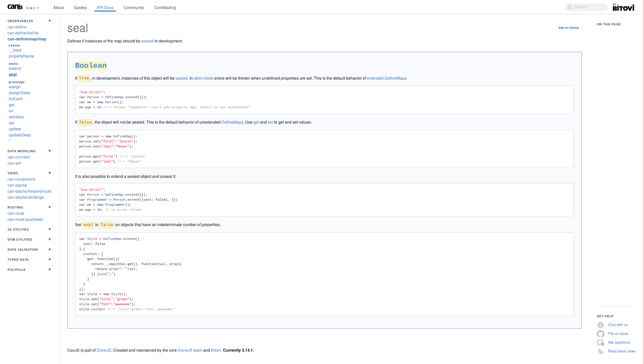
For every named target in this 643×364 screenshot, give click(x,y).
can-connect (18, 157)
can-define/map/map (27, 39)
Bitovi (618, 5)
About (58, 7)
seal (13, 74)
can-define (17, 27)
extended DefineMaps (386, 78)
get (11, 105)
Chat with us (618, 324)
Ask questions (619, 342)
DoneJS (104, 350)
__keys (15, 50)
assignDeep (19, 92)
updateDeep (20, 135)
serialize (16, 117)
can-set (14, 163)
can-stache (17, 185)
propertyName (21, 56)
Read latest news (621, 350)
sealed (147, 41)
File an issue (618, 333)
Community (134, 7)
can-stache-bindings (26, 197)
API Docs (105, 7)
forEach (16, 98)
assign (15, 86)
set (11, 123)
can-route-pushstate (25, 219)
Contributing (165, 7)
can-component (21, 179)
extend (15, 68)
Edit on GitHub (569, 27)
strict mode (203, 78)
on (11, 111)
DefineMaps (232, 122)
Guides (80, 7)
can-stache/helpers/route (29, 191)
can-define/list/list (23, 33)
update (15, 129)
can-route (16, 213)
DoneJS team (190, 350)
